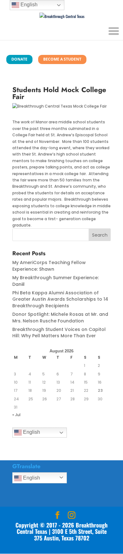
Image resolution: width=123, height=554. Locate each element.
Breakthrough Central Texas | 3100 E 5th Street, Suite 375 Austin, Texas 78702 (62, 531)
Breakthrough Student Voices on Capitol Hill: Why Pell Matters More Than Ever (59, 332)
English (31, 432)
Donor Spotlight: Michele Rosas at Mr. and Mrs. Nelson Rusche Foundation (60, 317)
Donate (19, 59)
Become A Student (62, 59)
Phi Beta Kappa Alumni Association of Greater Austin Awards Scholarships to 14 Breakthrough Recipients (60, 299)
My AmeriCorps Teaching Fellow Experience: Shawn (49, 265)
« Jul (16, 414)
